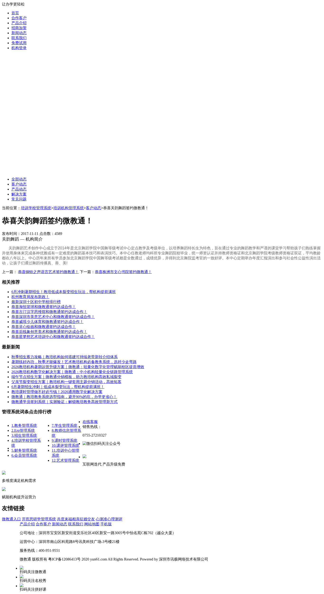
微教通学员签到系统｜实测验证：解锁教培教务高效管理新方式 (64, 402)
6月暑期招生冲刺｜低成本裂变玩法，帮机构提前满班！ (57, 387)
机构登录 (19, 48)
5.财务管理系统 (24, 450)
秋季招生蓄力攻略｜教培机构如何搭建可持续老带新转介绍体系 (64, 357)
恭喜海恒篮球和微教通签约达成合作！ (43, 307)
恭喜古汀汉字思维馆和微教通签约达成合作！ (49, 312)
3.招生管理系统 (24, 435)
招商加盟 (19, 28)
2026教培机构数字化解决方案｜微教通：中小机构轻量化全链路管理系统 (72, 372)
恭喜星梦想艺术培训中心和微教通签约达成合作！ (53, 337)
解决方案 (19, 194)
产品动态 (19, 189)
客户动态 (19, 184)
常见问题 (19, 199)
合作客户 (19, 18)
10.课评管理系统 (65, 445)
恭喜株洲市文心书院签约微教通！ (123, 272)
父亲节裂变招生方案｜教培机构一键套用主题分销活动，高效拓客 (66, 382)
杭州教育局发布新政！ (30, 297)
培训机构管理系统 (68, 208)
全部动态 (19, 179)
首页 (15, 13)
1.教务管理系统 (24, 425)
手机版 (106, 524)
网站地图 (91, 524)
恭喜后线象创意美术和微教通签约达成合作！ (49, 332)
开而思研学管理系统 (39, 519)
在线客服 (90, 422)
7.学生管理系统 (64, 425)
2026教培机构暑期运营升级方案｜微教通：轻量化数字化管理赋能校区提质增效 (77, 367)
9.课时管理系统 (64, 440)
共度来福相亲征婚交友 (76, 519)
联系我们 (19, 38)
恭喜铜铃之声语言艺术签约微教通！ (48, 272)
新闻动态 (19, 33)
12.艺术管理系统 (65, 460)
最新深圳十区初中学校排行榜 (36, 302)
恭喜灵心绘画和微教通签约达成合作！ (43, 327)
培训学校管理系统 (36, 208)
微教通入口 (11, 519)
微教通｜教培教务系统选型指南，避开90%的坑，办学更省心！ (64, 397)
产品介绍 (19, 23)
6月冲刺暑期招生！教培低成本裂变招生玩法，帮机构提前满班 (63, 292)
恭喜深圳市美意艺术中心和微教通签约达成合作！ (53, 317)
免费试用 (19, 43)
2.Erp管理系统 (23, 430)
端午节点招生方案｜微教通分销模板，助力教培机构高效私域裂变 (66, 377)
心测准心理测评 (109, 519)
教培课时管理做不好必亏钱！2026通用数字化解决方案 (56, 392)
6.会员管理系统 (24, 455)
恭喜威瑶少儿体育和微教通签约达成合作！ (47, 322)
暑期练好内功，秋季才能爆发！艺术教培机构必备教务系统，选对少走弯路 (74, 362)
